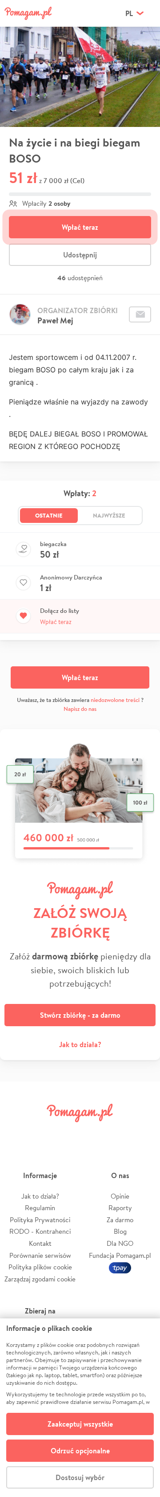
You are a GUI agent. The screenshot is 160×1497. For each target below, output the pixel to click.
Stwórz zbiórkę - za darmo (80, 1015)
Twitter (42, 1133)
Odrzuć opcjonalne (80, 1451)
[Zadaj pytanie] (140, 314)
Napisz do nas (80, 709)
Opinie (120, 1196)
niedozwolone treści (115, 700)
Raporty (120, 1207)
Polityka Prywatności (40, 1220)
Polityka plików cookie (40, 1267)
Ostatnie (49, 515)
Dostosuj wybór (80, 1477)
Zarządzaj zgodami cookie (40, 1279)
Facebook (17, 1133)
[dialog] (80, 1407)
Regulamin (40, 1207)
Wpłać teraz (80, 227)
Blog (120, 1231)
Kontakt (40, 1243)
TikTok (118, 1133)
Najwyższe (109, 515)
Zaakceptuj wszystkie (80, 1424)
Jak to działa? (80, 1044)
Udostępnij (80, 255)
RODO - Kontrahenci (40, 1231)
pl (129, 13)
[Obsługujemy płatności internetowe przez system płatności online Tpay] (120, 1267)
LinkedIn (92, 1133)
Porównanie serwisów (40, 1255)
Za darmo (120, 1220)
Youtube (143, 1133)
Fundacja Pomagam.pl (120, 1255)
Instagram (67, 1133)
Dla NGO (120, 1243)
